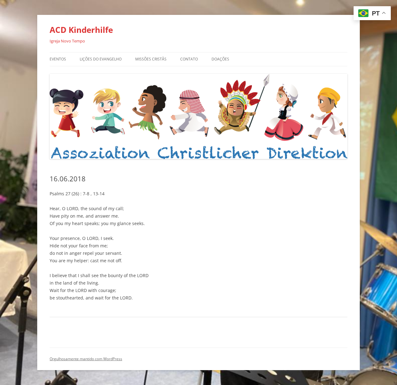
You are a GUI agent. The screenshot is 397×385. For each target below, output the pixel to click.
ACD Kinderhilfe (81, 29)
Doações (220, 59)
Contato (189, 59)
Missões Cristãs (151, 59)
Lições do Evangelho (101, 59)
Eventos (58, 59)
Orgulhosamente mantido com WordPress (86, 358)
